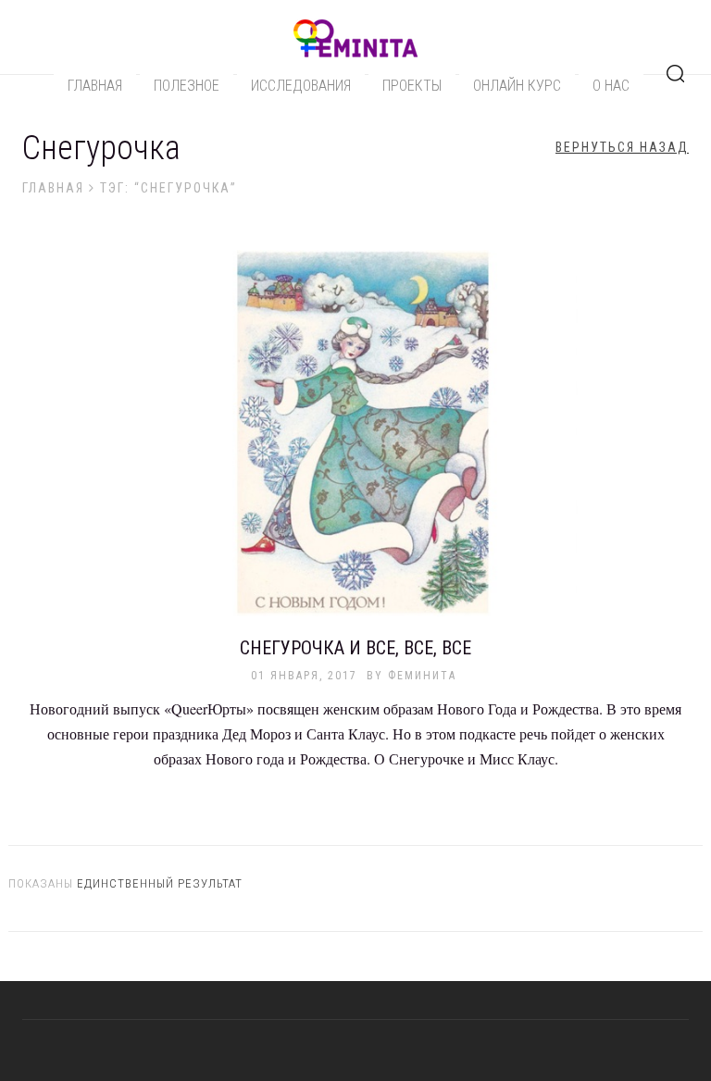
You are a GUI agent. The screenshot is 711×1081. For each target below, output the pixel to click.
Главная (95, 85)
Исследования (301, 85)
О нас (611, 85)
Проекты (412, 85)
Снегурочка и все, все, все (355, 648)
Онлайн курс (517, 85)
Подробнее (355, 443)
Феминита (422, 675)
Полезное (186, 85)
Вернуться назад (622, 147)
